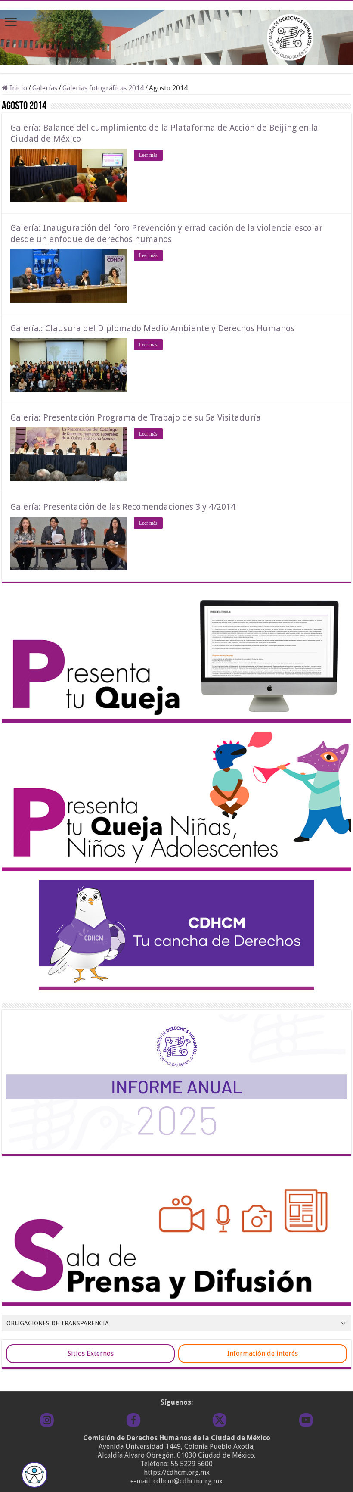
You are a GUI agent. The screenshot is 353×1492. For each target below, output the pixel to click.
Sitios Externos (91, 1353)
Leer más (148, 155)
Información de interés (262, 1353)
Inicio (17, 88)
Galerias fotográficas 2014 (103, 88)
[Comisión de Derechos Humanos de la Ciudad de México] (176, 35)
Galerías (44, 88)
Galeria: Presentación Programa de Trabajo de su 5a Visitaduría (135, 417)
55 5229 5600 (191, 1464)
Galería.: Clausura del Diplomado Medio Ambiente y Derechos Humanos (152, 328)
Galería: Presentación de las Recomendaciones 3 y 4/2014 (122, 506)
